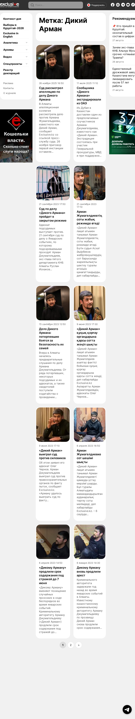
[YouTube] (128, 5)
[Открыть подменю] (26, 42)
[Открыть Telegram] (127, 709)
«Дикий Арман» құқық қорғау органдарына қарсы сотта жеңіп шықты (88, 336)
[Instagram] (118, 5)
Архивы (8, 49)
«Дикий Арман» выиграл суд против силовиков (52, 454)
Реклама (8, 83)
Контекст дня (12, 18)
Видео (7, 56)
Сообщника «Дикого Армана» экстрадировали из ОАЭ (89, 95)
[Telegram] (123, 5)
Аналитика (10, 42)
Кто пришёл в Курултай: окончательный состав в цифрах (123, 31)
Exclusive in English (10, 35)
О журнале (9, 93)
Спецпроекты (12, 63)
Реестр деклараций (11, 71)
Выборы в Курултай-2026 (13, 26)
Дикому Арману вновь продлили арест (89, 571)
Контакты (8, 88)
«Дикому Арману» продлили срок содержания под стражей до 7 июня (52, 575)
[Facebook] (113, 5)
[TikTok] (133, 5)
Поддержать (98, 5)
